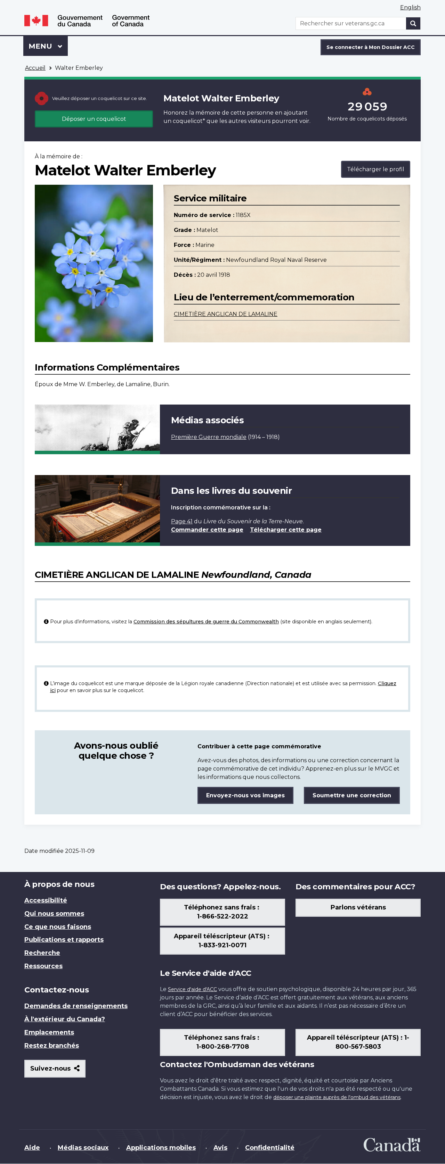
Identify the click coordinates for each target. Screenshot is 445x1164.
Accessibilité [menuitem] (45, 900)
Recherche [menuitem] (42, 953)
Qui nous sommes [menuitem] (54, 913)
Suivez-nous (58, 1071)
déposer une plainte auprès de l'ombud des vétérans (336, 1097)
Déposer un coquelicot (94, 119)
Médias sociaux (83, 1147)
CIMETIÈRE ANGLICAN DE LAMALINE (225, 314)
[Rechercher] (413, 23)
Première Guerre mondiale (208, 437)
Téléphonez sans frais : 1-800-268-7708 (222, 1042)
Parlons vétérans (358, 907)
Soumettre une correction (352, 795)
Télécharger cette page (286, 529)
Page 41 (182, 521)
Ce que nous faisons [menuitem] (57, 927)
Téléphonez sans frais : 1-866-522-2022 (222, 912)
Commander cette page (207, 529)
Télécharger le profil (375, 169)
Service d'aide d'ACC (192, 989)
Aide (32, 1147)
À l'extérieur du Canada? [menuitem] (64, 1019)
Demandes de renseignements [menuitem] (76, 1006)
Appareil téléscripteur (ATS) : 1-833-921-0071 (222, 940)
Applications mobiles (161, 1147)
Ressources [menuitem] (43, 966)
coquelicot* (189, 121)
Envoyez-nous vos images (245, 795)
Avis (220, 1147)
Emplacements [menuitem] (49, 1032)
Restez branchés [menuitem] (51, 1045)
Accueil (35, 68)
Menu (48, 46)
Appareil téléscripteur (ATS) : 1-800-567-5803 (358, 1042)
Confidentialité (269, 1147)
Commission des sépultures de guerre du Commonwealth (206, 621)
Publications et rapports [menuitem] (64, 939)
